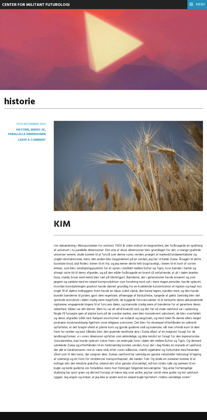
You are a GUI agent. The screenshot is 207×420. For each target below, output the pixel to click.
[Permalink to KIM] (128, 210)
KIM (62, 224)
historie (22, 129)
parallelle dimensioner (27, 134)
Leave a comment (32, 139)
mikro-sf (38, 129)
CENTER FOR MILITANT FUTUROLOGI (36, 5)
